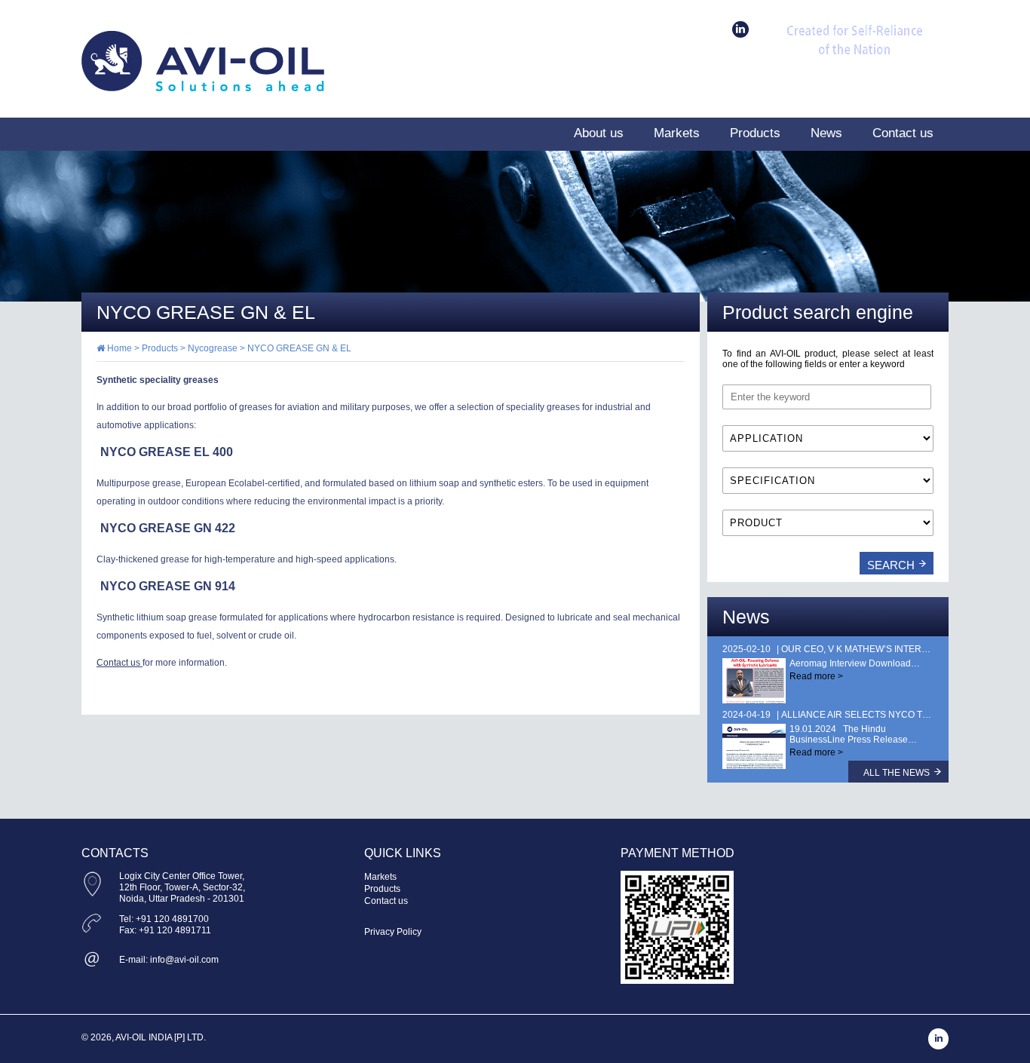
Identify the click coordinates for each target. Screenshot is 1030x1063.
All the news (896, 772)
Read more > (816, 676)
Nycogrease (213, 348)
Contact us (902, 133)
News (826, 133)
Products (755, 133)
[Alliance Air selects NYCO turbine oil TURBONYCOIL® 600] (754, 746)
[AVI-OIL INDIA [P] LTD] (202, 88)
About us (599, 133)
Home (118, 348)
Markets (677, 133)
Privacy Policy (393, 932)
